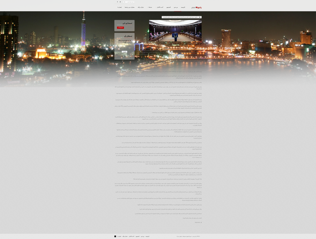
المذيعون (168, 7)
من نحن (176, 7)
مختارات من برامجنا (129, 7)
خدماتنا (150, 7)
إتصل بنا (120, 7)
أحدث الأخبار (160, 7)
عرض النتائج (124, 56)
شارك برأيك (141, 7)
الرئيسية (183, 7)
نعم (118, 46)
